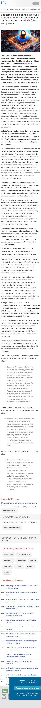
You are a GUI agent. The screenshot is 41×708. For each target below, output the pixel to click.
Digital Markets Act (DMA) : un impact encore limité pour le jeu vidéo (20, 601)
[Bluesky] (4, 696)
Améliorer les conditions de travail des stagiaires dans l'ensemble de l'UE (19, 669)
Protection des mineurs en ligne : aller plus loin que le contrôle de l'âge (20, 607)
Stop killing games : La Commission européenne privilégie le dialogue (19, 587)
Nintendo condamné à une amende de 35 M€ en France (19, 594)
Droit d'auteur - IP (24, 554)
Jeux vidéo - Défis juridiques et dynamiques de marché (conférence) (18, 649)
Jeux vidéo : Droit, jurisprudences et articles (19, 539)
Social (6, 572)
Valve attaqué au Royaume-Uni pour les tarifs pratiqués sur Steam (18, 635)
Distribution (8, 560)
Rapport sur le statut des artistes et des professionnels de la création (16, 656)
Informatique (21, 560)
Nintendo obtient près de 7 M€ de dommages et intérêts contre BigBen (19, 642)
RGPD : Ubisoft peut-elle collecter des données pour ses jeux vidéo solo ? (19, 676)
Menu (36, 3)
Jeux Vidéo (8, 566)
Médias (29, 566)
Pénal (19, 566)
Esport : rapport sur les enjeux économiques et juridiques (18, 621)
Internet (33, 560)
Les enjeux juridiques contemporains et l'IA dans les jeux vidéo (20, 628)
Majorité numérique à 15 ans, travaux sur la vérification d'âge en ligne (17, 614)
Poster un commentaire (12, 527)
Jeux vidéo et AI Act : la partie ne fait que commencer (16, 662)
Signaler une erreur (10, 510)
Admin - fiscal (8, 554)
